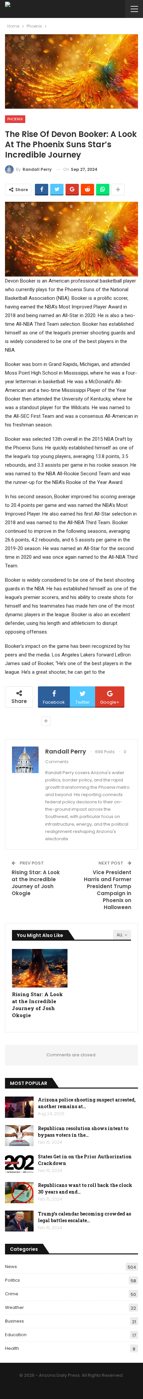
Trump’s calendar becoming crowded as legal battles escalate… (84, 1217)
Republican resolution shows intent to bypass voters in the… (83, 1131)
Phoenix (15, 119)
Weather (14, 1307)
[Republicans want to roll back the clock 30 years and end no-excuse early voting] (19, 1192)
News (11, 1266)
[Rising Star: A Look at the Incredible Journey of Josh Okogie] (40, 968)
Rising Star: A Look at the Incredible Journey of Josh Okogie (36, 883)
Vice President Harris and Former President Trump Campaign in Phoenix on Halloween (107, 890)
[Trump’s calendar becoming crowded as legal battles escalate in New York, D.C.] (19, 1221)
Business (14, 1321)
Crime (11, 1294)
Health (12, 1348)
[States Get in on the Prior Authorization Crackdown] (19, 1164)
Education (16, 1335)
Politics (12, 1280)
